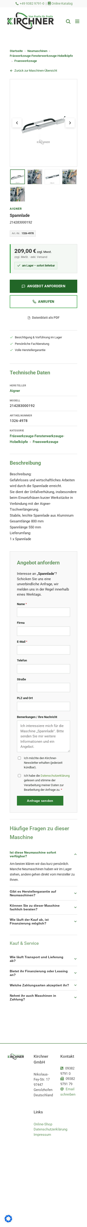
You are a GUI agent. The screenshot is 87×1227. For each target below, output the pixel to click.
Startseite (16, 51)
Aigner (16, 208)
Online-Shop (43, 1124)
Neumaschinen (37, 51)
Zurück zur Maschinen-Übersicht (35, 70)
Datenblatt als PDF (46, 317)
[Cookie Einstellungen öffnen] (8, 1221)
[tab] (17, 177)
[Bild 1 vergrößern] (43, 123)
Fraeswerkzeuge (25, 61)
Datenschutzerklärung (55, 775)
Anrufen (46, 302)
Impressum (42, 1135)
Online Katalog (62, 4)
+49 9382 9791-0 (32, 4)
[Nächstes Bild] (70, 122)
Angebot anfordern (46, 286)
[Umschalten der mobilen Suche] (68, 21)
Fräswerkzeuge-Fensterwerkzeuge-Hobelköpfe (41, 56)
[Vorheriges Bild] (17, 122)
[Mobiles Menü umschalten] (77, 21)
